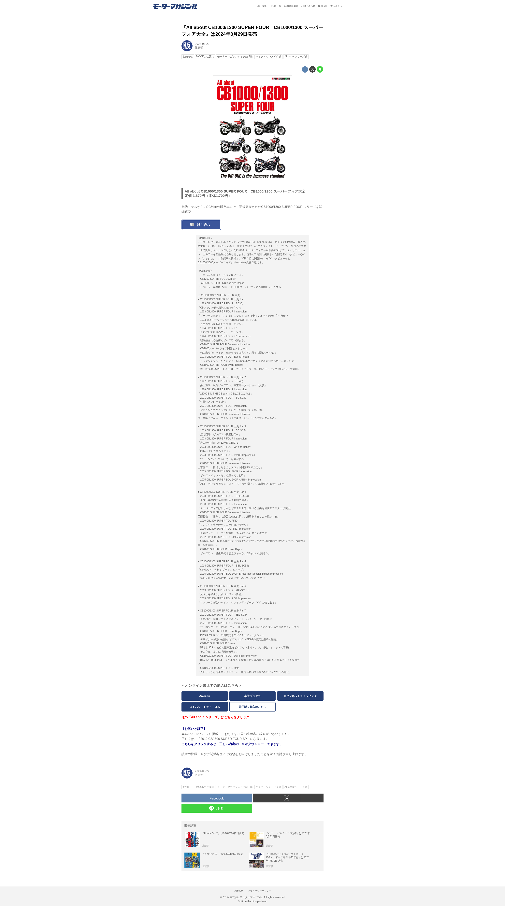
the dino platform (257, 901)
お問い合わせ (308, 6)
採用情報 (322, 6)
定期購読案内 (291, 6)
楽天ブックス (252, 695)
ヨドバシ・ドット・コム (205, 706)
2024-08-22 (202, 43)
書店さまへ (336, 6)
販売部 (199, 47)
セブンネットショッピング (300, 695)
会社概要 (262, 6)
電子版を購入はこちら (252, 706)
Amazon (204, 695)
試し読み (203, 224)
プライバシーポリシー (259, 890)
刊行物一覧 (275, 6)
